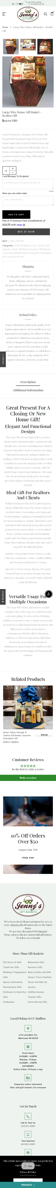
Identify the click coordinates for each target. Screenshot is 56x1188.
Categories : (8, 245)
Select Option (11, 741)
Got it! (28, 1181)
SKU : (5, 241)
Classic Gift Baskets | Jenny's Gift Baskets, (31, 249)
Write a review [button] (28, 777)
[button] (28, 1185)
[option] (10, 46)
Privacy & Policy (28, 1172)
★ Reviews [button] (2, 597)
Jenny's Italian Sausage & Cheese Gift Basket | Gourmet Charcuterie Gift (16, 735)
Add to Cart (16, 214)
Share (3, 361)
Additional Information (28, 390)
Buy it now (26, 231)
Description (28, 382)
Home (5, 27)
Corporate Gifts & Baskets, (16, 252)
